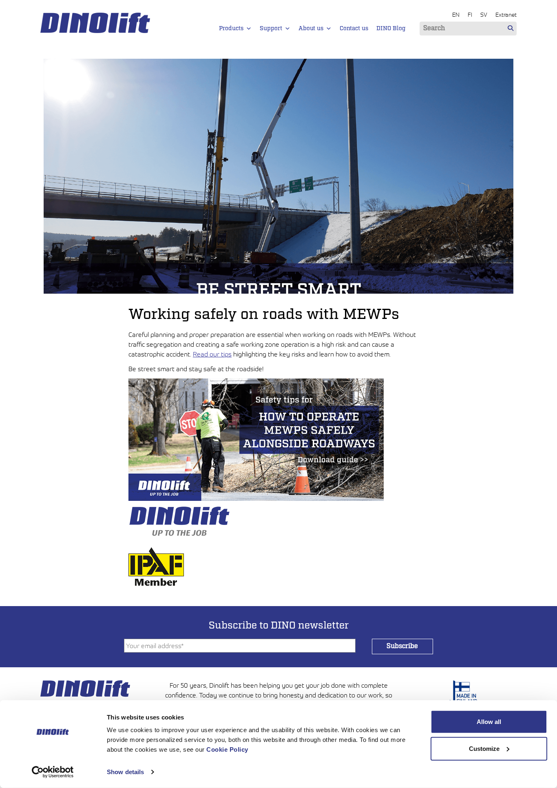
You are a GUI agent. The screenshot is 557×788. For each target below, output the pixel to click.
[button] (249, 28)
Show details (125, 771)
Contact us (354, 28)
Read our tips (212, 354)
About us (310, 28)
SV (483, 14)
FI (470, 14)
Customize (484, 748)
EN (456, 14)
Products (231, 28)
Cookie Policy (227, 749)
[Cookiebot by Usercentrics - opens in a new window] (52, 772)
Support (271, 28)
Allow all (489, 721)
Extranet (506, 14)
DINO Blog (391, 28)
